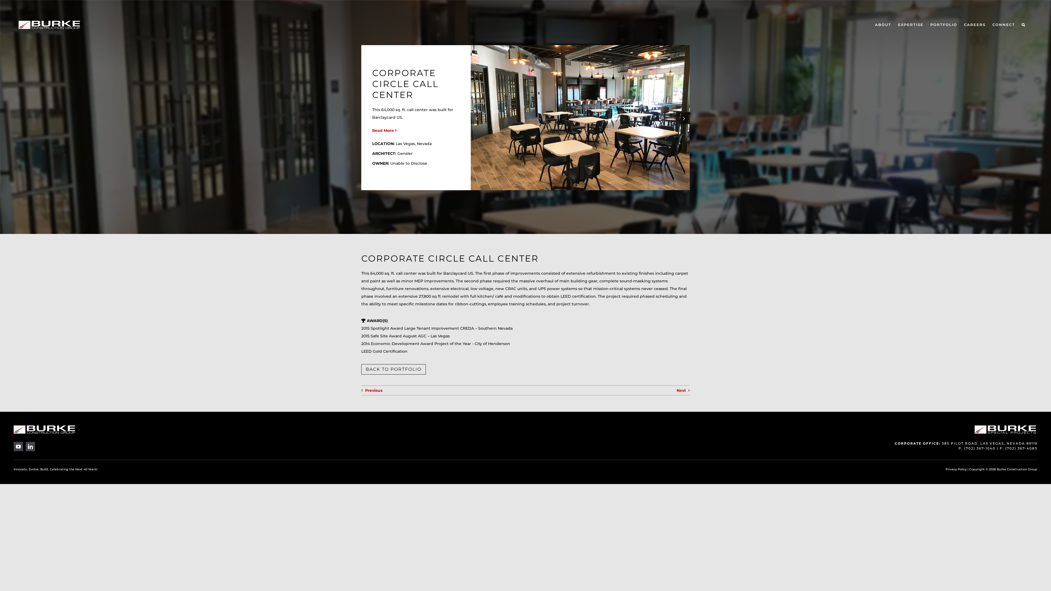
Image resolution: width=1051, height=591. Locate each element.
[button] (1024, 25)
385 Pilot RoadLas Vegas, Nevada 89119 (989, 443)
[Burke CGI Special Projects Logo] (1005, 427)
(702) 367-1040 (979, 448)
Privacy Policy (956, 469)
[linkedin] (30, 446)
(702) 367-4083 (1021, 448)
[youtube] (18, 446)
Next (681, 390)
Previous (373, 390)
